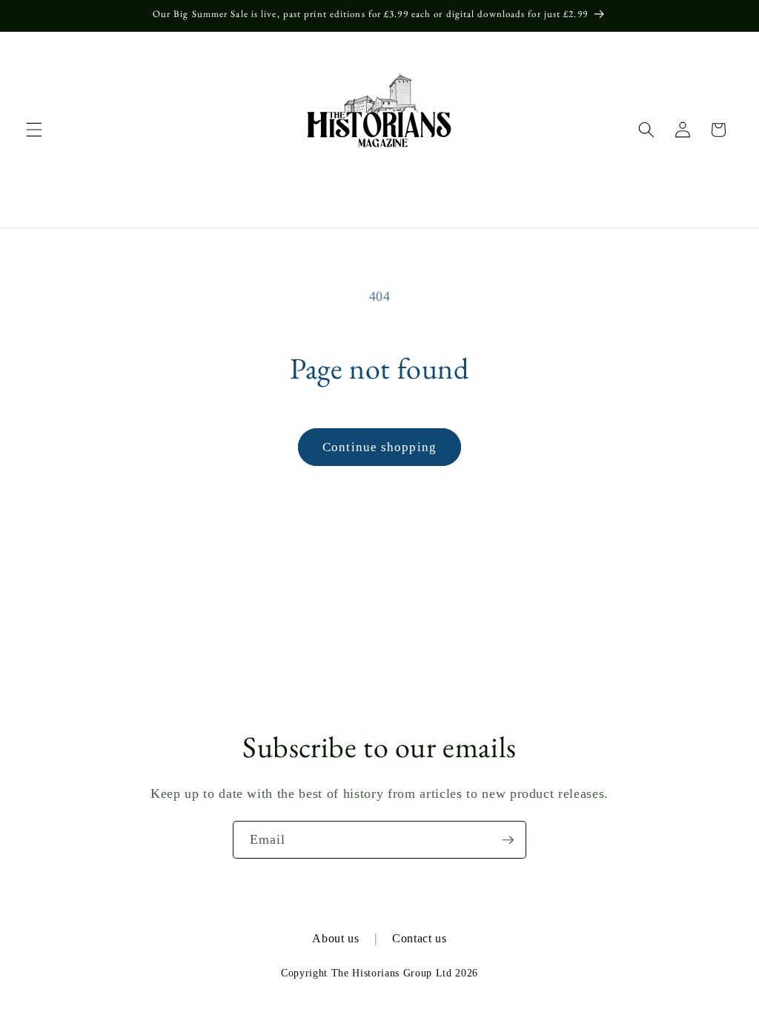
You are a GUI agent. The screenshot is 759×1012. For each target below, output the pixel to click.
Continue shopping (379, 447)
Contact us (419, 938)
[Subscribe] (508, 840)
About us (335, 938)
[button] (34, 129)
